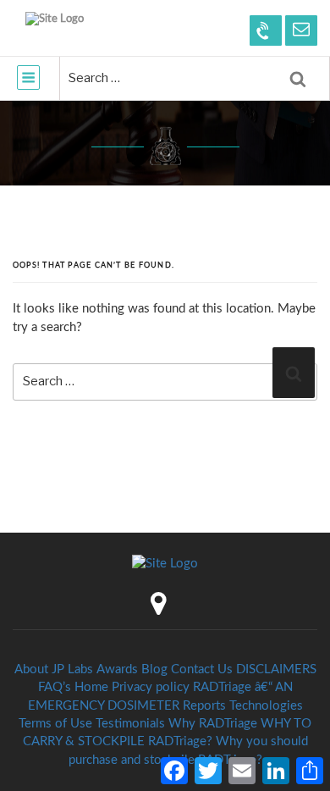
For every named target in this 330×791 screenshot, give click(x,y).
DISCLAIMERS (276, 669)
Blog (154, 669)
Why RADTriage (212, 723)
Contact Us (202, 669)
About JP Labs (53, 669)
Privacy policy (151, 687)
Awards (117, 669)
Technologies (266, 706)
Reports (204, 706)
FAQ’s (54, 687)
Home (91, 687)
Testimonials (130, 723)
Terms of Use (55, 723)
